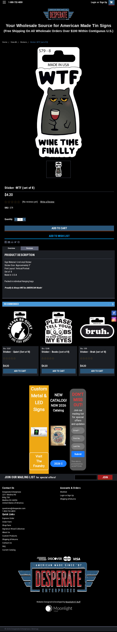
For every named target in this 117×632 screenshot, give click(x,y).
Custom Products (9, 536)
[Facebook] (6, 242)
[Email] (9, 242)
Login (93, 2)
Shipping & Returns (68, 499)
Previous (109, 304)
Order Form (7, 522)
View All (14, 42)
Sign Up (103, 2)
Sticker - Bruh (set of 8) (93, 351)
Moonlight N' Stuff (73, 602)
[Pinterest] (18, 242)
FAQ (4, 546)
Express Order (8, 518)
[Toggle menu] (4, 4)
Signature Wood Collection (13, 529)
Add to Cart (20, 371)
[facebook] (114, 313)
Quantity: (9, 219)
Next (113, 304)
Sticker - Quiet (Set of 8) (16, 351)
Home (4, 42)
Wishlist (63, 492)
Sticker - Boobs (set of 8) (55, 351)
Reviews (29, 248)
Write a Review (47, 202)
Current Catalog (9, 550)
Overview (11, 248)
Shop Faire (6, 525)
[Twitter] (15, 242)
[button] (39, 461)
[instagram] (114, 319)
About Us (6, 532)
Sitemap (34, 629)
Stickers (23, 42)
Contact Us (7, 543)
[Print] (12, 242)
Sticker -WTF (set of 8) (39, 42)
